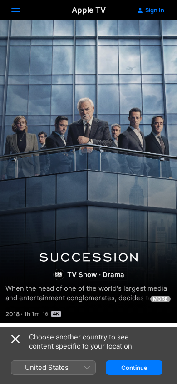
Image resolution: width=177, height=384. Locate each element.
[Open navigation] (21, 10)
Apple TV (89, 10)
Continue (134, 367)
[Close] (15, 339)
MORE (160, 299)
